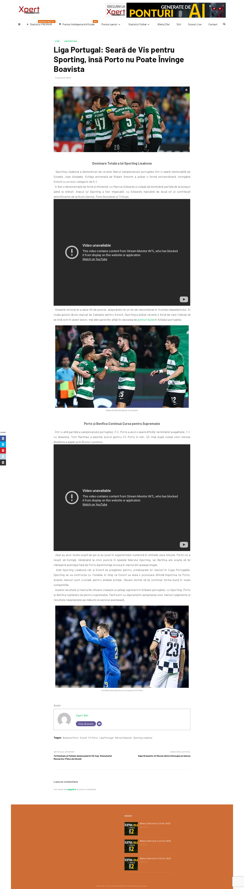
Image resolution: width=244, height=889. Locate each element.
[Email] (99, 723)
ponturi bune (146, 319)
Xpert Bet (82, 715)
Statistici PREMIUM (41, 23)
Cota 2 (144, 827)
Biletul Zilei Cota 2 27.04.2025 (155, 823)
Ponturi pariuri (109, 24)
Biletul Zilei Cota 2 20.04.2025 (155, 858)
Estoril (83, 737)
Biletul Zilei (164, 24)
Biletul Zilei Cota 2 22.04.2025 (155, 841)
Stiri (179, 24)
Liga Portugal (70, 41)
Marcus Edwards (123, 737)
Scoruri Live (195, 24)
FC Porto (93, 737)
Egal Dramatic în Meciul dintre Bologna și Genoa (164, 755)
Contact (212, 24)
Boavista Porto (71, 737)
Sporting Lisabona (142, 737)
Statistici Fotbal (137, 24)
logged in (71, 789)
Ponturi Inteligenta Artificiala (78, 23)
